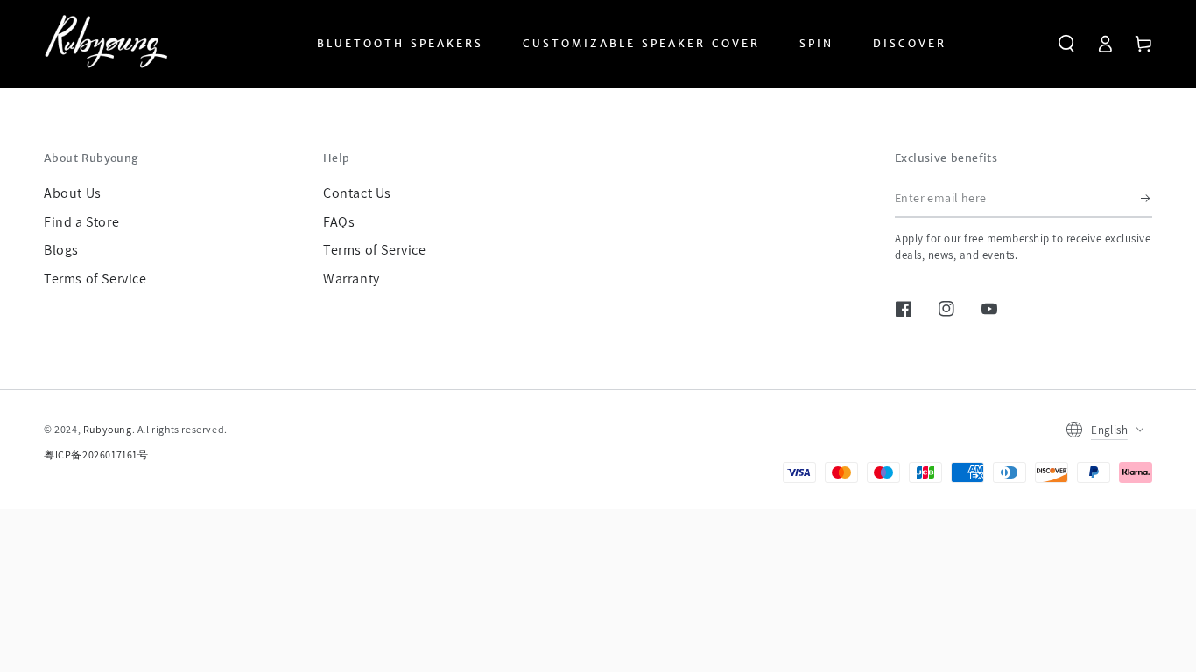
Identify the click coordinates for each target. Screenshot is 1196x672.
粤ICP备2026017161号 (96, 454)
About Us (73, 193)
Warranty (351, 279)
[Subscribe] (1146, 197)
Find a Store (81, 222)
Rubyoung (107, 429)
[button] (1066, 43)
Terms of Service (95, 279)
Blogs (61, 250)
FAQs (339, 222)
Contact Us (357, 193)
